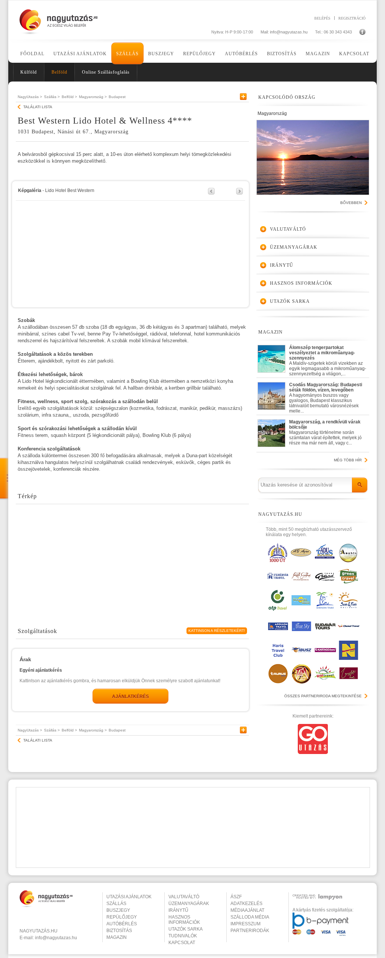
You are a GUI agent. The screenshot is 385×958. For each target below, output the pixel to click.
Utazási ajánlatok (80, 53)
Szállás (127, 53)
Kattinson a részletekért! (216, 631)
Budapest (117, 97)
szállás (116, 903)
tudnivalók (182, 935)
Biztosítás (282, 53)
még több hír (348, 460)
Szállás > (52, 97)
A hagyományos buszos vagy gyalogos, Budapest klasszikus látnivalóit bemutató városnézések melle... (325, 396)
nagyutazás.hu (39, 931)
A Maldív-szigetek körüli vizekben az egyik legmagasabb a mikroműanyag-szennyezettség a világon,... (327, 359)
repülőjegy (121, 917)
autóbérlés (121, 923)
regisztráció (351, 18)
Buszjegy (161, 53)
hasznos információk (184, 919)
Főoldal (32, 53)
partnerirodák (249, 930)
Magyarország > (93, 97)
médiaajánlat (247, 910)
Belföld (59, 72)
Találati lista (37, 107)
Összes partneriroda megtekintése (323, 696)
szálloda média (249, 917)
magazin (116, 937)
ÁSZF (236, 896)
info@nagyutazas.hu (289, 32)
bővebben (351, 203)
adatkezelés (246, 903)
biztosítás (119, 930)
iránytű (178, 910)
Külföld (28, 72)
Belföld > (69, 97)
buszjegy (118, 910)
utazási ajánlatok (129, 896)
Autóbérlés (241, 53)
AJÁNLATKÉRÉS (130, 696)
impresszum (245, 923)
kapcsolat (181, 942)
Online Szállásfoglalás (106, 72)
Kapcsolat (354, 53)
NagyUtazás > (30, 97)
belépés (322, 18)
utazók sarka (185, 929)
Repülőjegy (199, 53)
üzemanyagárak (188, 903)
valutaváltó (183, 896)
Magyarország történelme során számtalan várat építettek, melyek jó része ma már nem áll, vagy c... (325, 432)
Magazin (318, 53)
